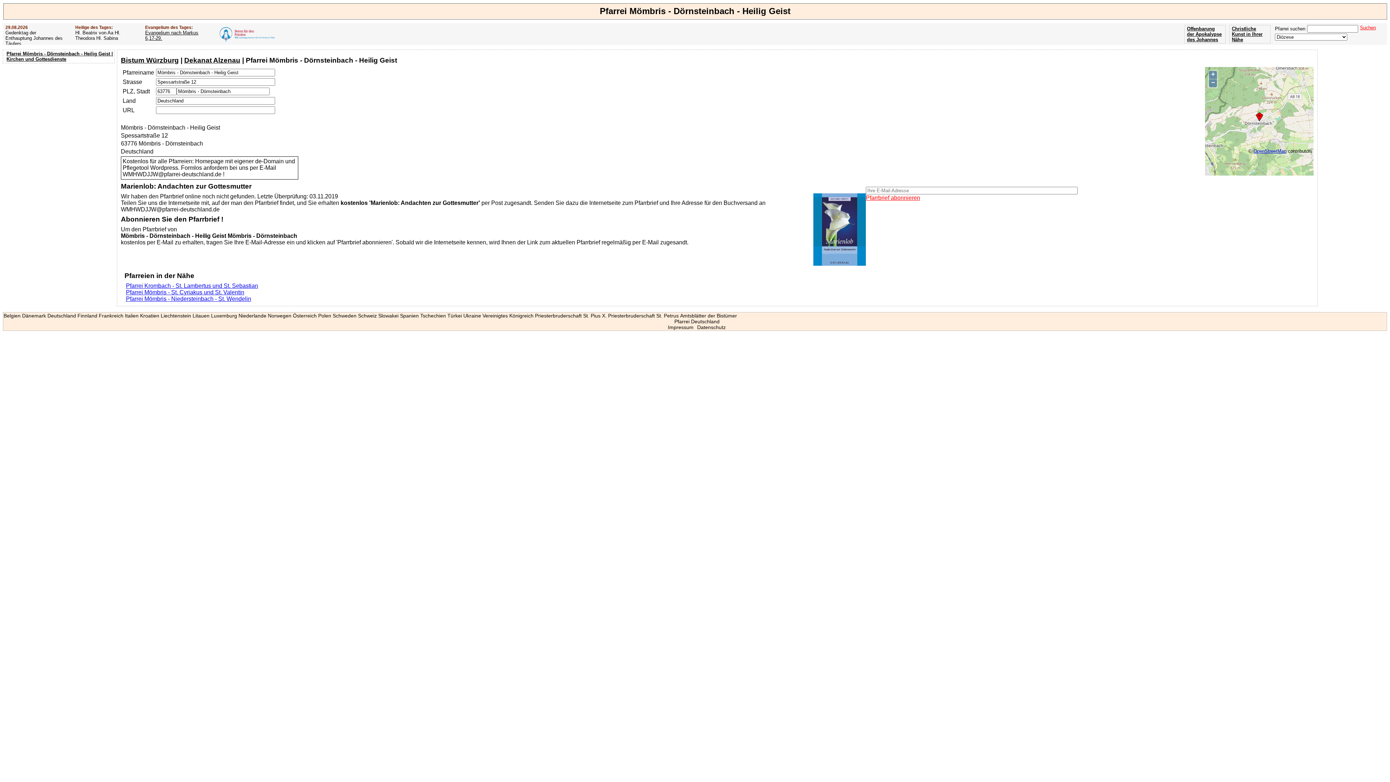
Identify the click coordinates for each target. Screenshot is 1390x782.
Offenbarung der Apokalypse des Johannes (1204, 34)
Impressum (681, 327)
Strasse (132, 82)
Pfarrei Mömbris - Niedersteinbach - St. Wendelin (188, 299)
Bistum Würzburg (150, 60)
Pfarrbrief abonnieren (893, 198)
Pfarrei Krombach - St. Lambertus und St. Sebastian (192, 286)
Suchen (1368, 27)
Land (129, 101)
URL (129, 110)
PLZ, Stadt (136, 91)
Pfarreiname (138, 73)
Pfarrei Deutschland (697, 321)
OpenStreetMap (1270, 151)
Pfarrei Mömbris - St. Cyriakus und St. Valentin (185, 292)
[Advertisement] (60, 112)
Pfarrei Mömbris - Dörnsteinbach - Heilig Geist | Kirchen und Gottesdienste (60, 56)
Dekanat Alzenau (212, 60)
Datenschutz (711, 327)
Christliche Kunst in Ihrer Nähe (1247, 34)
